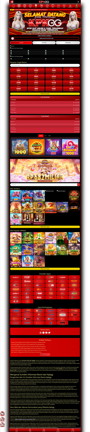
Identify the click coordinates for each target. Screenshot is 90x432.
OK (45, 239)
